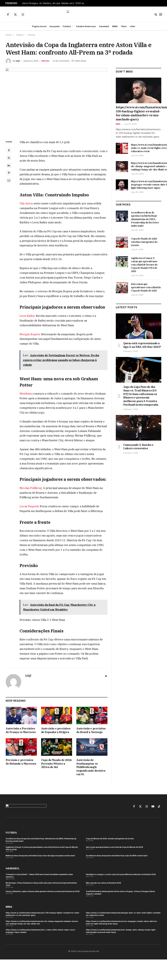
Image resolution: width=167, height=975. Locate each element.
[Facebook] (9, 150)
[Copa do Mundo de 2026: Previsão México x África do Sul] (56, 747)
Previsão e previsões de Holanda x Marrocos (21, 761)
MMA (115, 26)
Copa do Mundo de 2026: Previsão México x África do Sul (56, 763)
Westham (26, 393)
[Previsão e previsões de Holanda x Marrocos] (21, 747)
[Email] (9, 180)
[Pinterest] (9, 173)
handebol (104, 26)
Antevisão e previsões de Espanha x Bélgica (55, 730)
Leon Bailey (27, 316)
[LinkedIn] (9, 165)
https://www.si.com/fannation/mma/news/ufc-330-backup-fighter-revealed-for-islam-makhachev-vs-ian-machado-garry (138, 113)
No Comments (62, 61)
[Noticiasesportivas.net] (83, 14)
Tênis (124, 26)
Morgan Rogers (30, 334)
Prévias (45, 61)
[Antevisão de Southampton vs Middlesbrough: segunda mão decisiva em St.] (91, 747)
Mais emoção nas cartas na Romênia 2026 (103, 883)
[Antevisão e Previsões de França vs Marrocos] (21, 715)
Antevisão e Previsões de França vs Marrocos (21, 730)
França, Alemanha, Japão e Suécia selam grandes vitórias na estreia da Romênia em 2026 (43, 891)
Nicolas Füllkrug (31, 488)
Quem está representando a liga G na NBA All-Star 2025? (142, 345)
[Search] (156, 14)
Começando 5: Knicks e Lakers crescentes (138, 446)
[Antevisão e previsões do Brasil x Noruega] (91, 715)
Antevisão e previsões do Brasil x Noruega (91, 730)
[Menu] (160, 14)
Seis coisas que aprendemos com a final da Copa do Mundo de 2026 (145, 287)
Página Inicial (39, 26)
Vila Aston (26, 203)
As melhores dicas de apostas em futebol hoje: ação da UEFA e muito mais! (117, 856)
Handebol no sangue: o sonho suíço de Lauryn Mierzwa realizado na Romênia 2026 (121, 874)
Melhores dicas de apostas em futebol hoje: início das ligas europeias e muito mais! (40, 856)
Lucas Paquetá (29, 506)
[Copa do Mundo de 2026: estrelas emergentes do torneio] (122, 242)
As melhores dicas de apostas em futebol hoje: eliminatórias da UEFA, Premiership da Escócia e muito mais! (145, 219)
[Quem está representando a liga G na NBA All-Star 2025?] (138, 326)
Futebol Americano (86, 26)
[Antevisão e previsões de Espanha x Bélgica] (56, 715)
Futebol (67, 26)
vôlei (132, 26)
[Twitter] (9, 158)
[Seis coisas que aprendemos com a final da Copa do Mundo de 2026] (122, 287)
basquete (55, 26)
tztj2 (18, 61)
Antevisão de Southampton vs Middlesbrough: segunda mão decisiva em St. (90, 767)
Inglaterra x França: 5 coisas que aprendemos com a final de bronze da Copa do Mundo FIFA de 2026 (144, 265)
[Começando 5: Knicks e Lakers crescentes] (138, 428)
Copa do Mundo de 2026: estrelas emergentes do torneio (144, 242)
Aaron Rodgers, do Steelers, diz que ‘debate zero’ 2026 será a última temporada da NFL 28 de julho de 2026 (54, 3)
